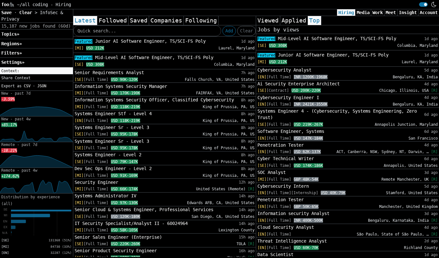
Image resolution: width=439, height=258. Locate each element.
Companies (166, 20)
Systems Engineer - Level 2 (108, 154)
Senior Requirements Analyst (109, 72)
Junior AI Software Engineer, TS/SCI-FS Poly (140, 41)
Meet (391, 12)
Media (363, 12)
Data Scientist (275, 254)
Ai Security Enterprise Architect (298, 83)
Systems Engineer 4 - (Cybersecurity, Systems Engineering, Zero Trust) (337, 114)
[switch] (423, 4)
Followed (113, 20)
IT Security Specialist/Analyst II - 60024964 (131, 223)
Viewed (268, 20)
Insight (408, 12)
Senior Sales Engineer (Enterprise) (118, 237)
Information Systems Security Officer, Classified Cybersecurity (154, 99)
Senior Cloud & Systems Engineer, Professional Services (144, 209)
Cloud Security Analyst (285, 227)
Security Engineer (96, 182)
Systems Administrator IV (105, 195)
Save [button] (7, 12)
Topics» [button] (10, 34)
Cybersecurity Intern (283, 186)
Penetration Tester (280, 145)
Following (201, 20)
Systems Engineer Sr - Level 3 (112, 127)
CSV (27, 86)
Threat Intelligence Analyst (292, 241)
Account (429, 12)
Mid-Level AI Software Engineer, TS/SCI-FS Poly (144, 57)
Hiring (346, 12)
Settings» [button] (12, 62)
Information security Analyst (293, 213)
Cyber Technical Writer (285, 158)
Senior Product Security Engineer (116, 250)
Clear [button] (27, 12)
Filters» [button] (11, 53)
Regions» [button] (11, 43)
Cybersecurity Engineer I (288, 97)
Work (377, 12)
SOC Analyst (271, 172)
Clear (246, 30)
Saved (139, 20)
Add (229, 30)
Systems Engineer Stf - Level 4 (113, 113)
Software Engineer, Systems (290, 131)
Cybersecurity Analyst (284, 70)
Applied (294, 20)
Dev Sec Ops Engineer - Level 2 (113, 168)
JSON (41, 86)
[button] (36, 70)
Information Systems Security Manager (121, 86)
